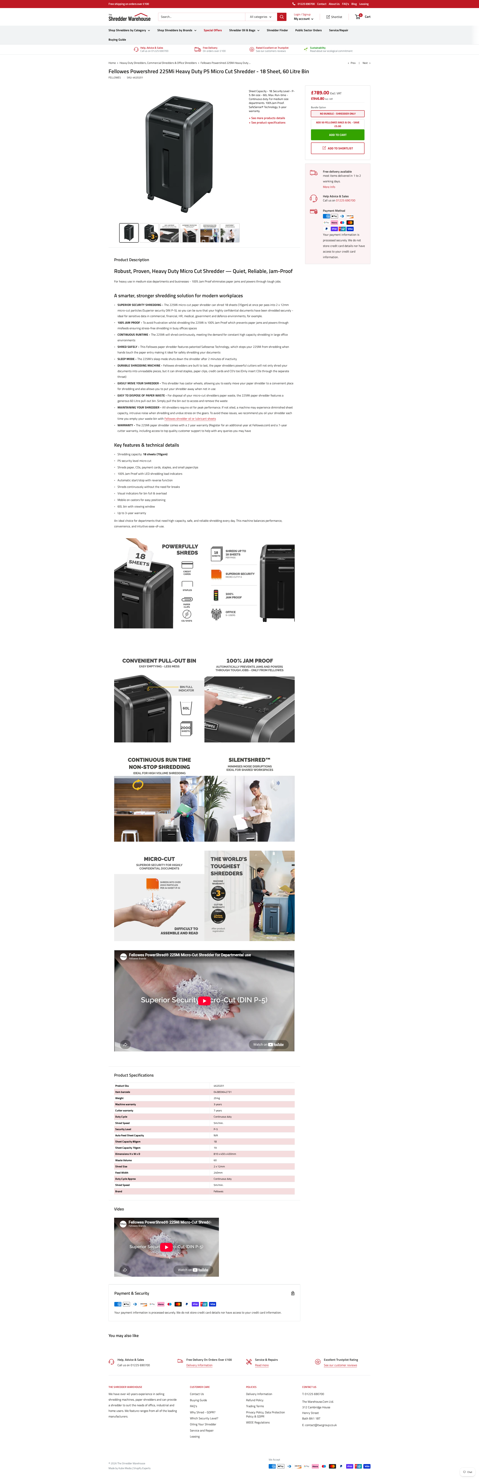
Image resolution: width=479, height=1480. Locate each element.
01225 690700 (306, 4)
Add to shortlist (340, 148)
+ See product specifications (267, 122)
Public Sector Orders (308, 30)
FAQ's (345, 4)
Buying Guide (117, 39)
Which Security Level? (204, 1418)
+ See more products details (267, 118)
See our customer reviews (340, 1365)
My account (302, 18)
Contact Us (197, 1394)
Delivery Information (199, 1365)
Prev (353, 63)
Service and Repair (202, 1430)
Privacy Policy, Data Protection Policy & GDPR (265, 1414)
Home (112, 63)
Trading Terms (255, 1406)
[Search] (281, 17)
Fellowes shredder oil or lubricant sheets (190, 418)
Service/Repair (338, 30)
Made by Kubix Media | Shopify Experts (130, 1468)
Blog (354, 4)
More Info (329, 187)
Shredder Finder (277, 30)
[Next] (240, 155)
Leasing (364, 4)
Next (365, 63)
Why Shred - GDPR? (202, 1412)
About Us (334, 4)
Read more (262, 1365)
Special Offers (213, 30)
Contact (321, 4)
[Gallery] (179, 166)
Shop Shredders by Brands (174, 30)
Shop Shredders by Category (127, 30)
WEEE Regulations (258, 1422)
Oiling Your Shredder (203, 1424)
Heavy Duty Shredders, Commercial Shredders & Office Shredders (158, 63)
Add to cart (338, 135)
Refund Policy (254, 1400)
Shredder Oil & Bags (242, 30)
